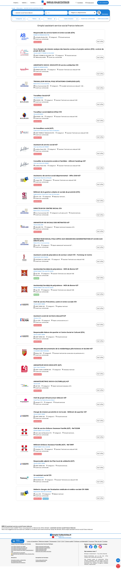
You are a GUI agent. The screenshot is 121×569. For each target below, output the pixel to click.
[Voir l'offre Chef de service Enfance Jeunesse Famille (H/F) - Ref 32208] (60, 432)
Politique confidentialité (81, 541)
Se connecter (104, 2)
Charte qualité (69, 541)
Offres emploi (19, 8)
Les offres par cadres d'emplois (18, 549)
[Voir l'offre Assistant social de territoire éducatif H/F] (60, 320)
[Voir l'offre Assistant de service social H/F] (60, 148)
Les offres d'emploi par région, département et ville (22, 551)
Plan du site (98, 541)
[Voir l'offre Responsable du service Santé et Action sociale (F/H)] (60, 36)
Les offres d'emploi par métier (18, 546)
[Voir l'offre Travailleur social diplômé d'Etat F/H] (60, 116)
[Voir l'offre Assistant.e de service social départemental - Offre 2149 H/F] (60, 179)
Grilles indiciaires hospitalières (43, 547)
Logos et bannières (32, 541)
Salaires (24, 2)
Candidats (80, 3)
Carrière (32, 2)
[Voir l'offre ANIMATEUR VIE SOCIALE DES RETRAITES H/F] (60, 226)
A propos (91, 541)
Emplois (15, 2)
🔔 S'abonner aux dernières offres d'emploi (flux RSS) (22, 554)
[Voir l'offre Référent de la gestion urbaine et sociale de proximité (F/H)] (60, 196)
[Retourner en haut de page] (118, 560)
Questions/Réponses (41, 561)
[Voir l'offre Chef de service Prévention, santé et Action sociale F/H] (60, 305)
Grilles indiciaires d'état (41, 549)
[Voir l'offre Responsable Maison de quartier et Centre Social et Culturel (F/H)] (60, 336)
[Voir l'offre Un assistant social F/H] (60, 478)
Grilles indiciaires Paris (41, 550)
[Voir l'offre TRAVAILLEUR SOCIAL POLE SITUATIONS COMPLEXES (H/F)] (60, 84)
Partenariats (53, 541)
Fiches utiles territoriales (41, 560)
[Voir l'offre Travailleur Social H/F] (60, 99)
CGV (62, 541)
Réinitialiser (105, 14)
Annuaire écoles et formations (18, 562)
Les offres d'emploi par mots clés (19, 547)
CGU (59, 541)
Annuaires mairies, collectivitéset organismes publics (18, 560)
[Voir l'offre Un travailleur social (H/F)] (60, 132)
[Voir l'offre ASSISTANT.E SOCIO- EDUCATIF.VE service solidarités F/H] (60, 69)
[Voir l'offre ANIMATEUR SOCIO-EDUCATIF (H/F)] (60, 369)
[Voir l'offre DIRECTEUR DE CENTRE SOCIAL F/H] (60, 211)
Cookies (105, 541)
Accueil (13, 8)
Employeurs (90, 3)
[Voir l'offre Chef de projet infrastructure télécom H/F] (60, 401)
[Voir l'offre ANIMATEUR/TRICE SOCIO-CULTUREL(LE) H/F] (60, 385)
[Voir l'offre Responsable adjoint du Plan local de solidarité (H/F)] (60, 464)
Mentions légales (44, 541)
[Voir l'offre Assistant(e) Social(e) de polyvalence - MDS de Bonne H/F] (60, 273)
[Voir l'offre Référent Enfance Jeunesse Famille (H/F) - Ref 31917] (60, 448)
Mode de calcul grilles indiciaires (43, 551)
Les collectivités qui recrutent (18, 552)
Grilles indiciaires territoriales (42, 546)
